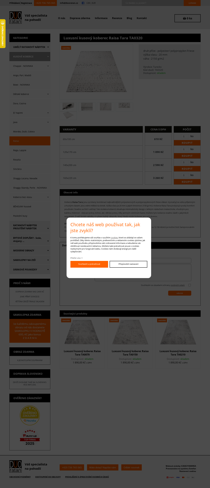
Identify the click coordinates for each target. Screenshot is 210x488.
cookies (114, 237)
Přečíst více (75, 258)
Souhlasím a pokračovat (89, 264)
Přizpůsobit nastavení (128, 264)
